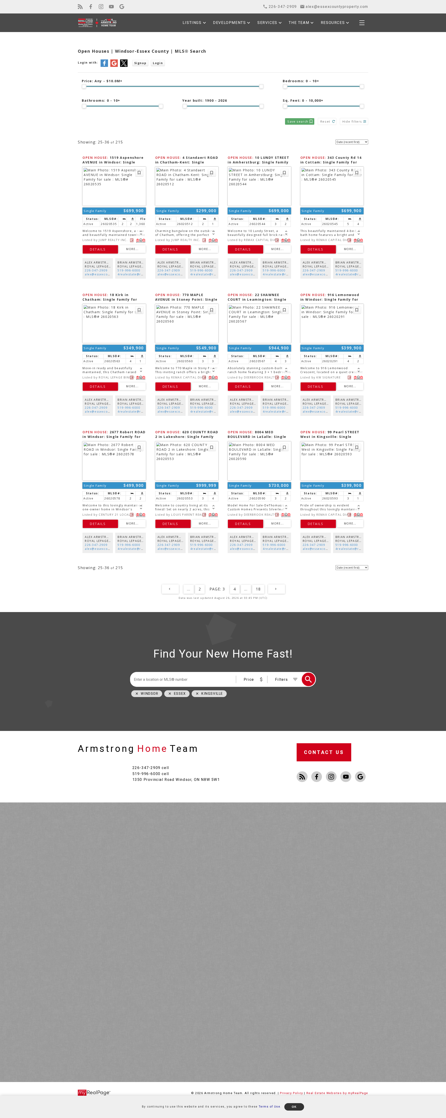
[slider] (84, 86)
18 (258, 589)
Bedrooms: (301, 81)
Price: (102, 81)
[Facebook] (90, 6)
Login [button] (158, 63)
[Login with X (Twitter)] (124, 66)
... (188, 589)
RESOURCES (333, 22)
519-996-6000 (129, 270)
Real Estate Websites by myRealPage (337, 1093)
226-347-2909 (96, 270)
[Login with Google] (114, 66)
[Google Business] (121, 6)
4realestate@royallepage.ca (141, 274)
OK (294, 1106)
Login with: (88, 63)
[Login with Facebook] (104, 66)
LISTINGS (192, 22)
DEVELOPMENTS (229, 22)
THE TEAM (299, 22)
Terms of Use (269, 1106)
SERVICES (267, 22)
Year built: (204, 100)
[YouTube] (111, 6)
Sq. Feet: (303, 100)
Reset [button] (325, 121)
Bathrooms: (101, 100)
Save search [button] (297, 121)
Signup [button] (140, 63)
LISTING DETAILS (100, 249)
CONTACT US (324, 752)
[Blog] (80, 6)
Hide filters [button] (352, 121)
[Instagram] (101, 6)
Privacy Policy (291, 1093)
